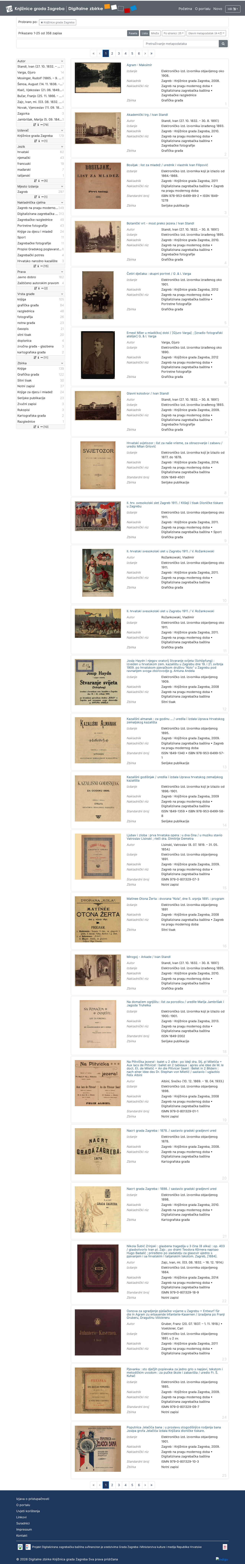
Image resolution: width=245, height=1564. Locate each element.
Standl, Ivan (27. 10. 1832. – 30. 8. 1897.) (190, 121)
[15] (45, 266)
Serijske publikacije (175, 205)
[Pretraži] (223, 43)
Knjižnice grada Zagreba (58, 22)
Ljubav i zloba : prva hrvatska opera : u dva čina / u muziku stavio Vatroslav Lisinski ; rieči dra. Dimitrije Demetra (174, 837)
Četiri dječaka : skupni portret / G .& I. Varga (159, 273)
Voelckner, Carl (172, 1328)
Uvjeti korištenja (28, 1511)
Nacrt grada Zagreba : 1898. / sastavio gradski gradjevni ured (171, 1189)
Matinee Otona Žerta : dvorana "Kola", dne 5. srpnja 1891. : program (175, 899)
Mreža (155, 33)
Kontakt (21, 1535)
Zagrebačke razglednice (178, 95)
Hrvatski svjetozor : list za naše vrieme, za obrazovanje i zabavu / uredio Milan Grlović (174, 444)
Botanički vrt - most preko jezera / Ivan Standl (160, 223)
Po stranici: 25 (172, 33)
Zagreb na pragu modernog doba (185, 86)
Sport (217, 532)
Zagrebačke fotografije (178, 145)
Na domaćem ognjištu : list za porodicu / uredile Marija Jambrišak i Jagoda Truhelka (175, 1003)
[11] (46, 357)
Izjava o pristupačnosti (32, 1499)
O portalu (202, 9)
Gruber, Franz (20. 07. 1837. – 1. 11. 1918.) (190, 1324)
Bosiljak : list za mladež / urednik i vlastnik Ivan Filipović (167, 165)
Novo (217, 9)
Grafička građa (172, 100)
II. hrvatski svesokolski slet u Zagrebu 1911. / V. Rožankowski (170, 551)
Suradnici (23, 1523)
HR (230, 9)
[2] (46, 288)
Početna (185, 9)
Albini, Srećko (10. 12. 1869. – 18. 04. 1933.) (192, 1081)
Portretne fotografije (176, 304)
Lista (145, 33)
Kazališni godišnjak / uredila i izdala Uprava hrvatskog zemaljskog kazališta (175, 778)
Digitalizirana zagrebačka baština (185, 90)
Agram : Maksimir (139, 65)
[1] (45, 141)
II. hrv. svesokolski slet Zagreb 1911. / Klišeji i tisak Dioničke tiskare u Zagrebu (175, 504)
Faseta (133, 33)
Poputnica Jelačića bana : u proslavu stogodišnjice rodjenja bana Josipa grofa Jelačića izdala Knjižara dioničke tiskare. (174, 1429)
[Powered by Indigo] (222, 1559)
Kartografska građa (175, 1161)
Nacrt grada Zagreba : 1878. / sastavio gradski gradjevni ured (171, 1130)
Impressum (24, 1529)
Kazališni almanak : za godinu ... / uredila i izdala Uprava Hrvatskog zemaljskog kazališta (175, 720)
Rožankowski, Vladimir (177, 557)
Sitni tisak (168, 702)
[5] (46, 180)
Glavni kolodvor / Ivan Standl (148, 393)
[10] (45, 426)
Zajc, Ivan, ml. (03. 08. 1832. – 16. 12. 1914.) (192, 1262)
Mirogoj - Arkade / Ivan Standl (149, 957)
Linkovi (21, 1517)
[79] (45, 124)
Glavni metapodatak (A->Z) (205, 33)
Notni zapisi (170, 884)
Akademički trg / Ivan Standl (147, 115)
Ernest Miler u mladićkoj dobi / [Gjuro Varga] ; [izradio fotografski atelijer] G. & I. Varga (175, 334)
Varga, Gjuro (170, 342)
